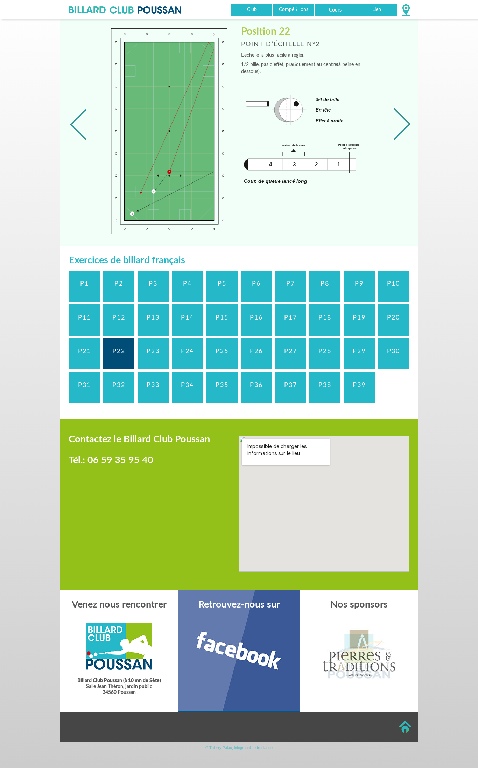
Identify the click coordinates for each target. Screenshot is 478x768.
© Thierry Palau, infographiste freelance (239, 748)
